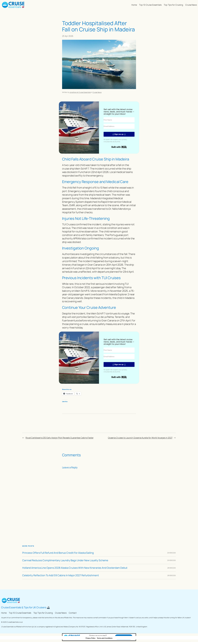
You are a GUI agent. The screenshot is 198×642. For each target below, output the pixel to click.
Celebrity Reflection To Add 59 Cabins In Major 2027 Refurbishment (60, 575)
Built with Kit (119, 147)
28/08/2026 (171, 568)
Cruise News (97, 92)
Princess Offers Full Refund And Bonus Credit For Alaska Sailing (58, 552)
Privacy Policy (90, 638)
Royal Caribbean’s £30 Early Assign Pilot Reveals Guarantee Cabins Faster (60, 437)
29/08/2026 (171, 553)
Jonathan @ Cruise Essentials (80, 92)
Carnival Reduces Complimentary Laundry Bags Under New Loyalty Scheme (65, 560)
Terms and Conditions (104, 638)
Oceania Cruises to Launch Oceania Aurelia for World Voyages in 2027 (140, 437)
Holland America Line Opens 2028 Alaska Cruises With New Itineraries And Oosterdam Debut (74, 567)
